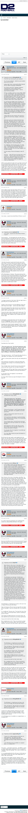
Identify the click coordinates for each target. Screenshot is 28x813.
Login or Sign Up (23, 0)
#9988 (25, 636)
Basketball (9, 17)
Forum (4, 17)
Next (24, 62)
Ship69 (8, 453)
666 (14, 62)
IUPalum (9, 179)
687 (19, 62)
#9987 (25, 559)
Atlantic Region (14, 17)
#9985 (25, 518)
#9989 (25, 695)
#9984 (25, 460)
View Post (20, 77)
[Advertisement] (14, 35)
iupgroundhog (10, 688)
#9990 (25, 730)
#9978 (25, 213)
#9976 (25, 74)
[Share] (25, 71)
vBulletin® (21, 810)
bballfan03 (9, 206)
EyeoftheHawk (10, 66)
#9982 (25, 341)
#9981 (25, 298)
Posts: (17, 71)
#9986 (25, 538)
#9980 (25, 260)
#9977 (25, 187)
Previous (7, 62)
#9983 (25, 391)
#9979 (25, 229)
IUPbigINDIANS (10, 291)
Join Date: (9, 71)
